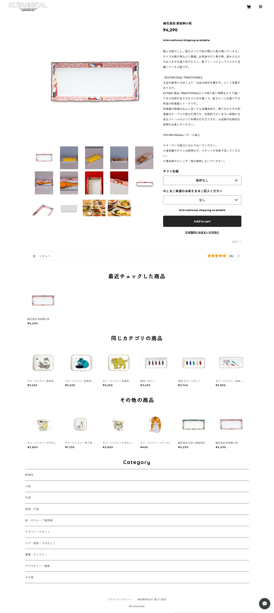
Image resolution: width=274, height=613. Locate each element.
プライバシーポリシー (120, 599)
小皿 (28, 486)
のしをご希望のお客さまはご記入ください (193, 191)
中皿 (28, 497)
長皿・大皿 (32, 509)
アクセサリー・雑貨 (37, 566)
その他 (29, 577)
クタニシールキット (37, 531)
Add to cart (202, 221)
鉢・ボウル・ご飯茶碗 (39, 520)
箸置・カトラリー (36, 554)
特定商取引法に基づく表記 (152, 599)
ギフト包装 (171, 171)
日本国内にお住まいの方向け (202, 232)
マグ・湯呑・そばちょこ (40, 543)
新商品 (29, 475)
